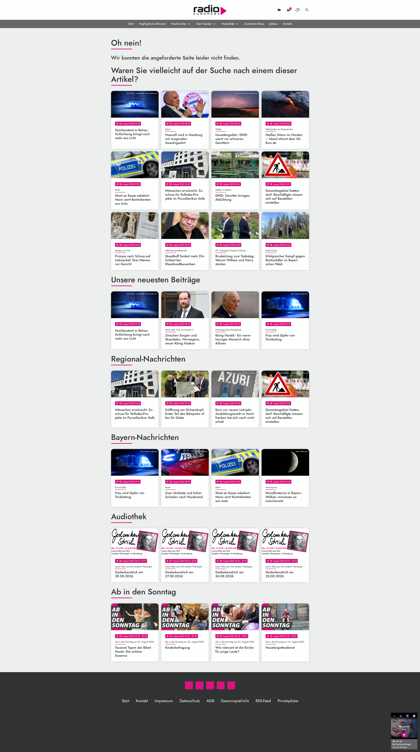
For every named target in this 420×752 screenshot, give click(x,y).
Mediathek (228, 24)
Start (131, 24)
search (307, 10)
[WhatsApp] (114, 10)
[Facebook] (121, 10)
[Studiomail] (134, 10)
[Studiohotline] (140, 10)
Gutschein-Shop (254, 24)
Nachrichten (178, 24)
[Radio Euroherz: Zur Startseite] (210, 10)
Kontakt (287, 24)
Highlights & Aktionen (152, 24)
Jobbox (273, 24)
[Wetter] (298, 10)
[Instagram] (127, 10)
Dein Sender (204, 24)
